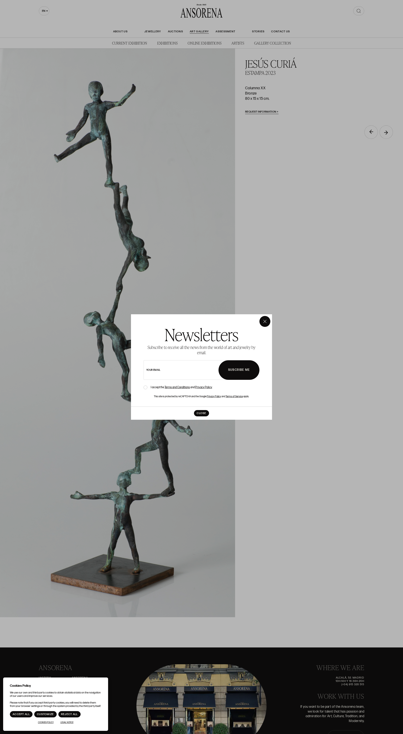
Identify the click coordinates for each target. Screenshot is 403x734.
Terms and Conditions (177, 387)
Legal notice (66, 722)
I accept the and (181, 387)
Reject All (69, 714)
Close (201, 413)
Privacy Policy (203, 387)
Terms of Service (234, 396)
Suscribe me (239, 370)
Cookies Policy (46, 722)
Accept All (21, 714)
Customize (45, 714)
